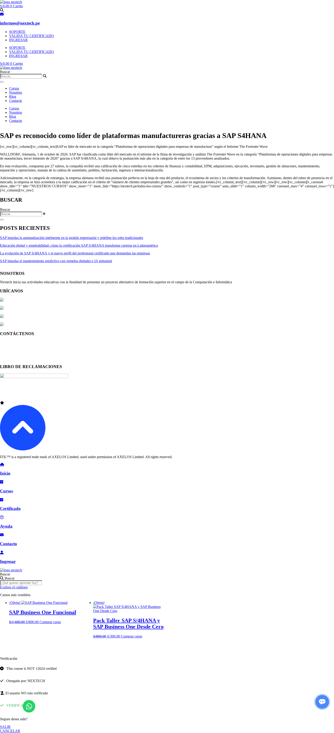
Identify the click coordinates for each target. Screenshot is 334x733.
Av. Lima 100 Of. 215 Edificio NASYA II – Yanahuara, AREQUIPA (54, 317)
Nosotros (15, 92)
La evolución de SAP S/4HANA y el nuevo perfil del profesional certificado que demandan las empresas (75, 253)
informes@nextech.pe (20, 23)
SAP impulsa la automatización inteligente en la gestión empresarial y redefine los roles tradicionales (71, 238)
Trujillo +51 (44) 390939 (18, 358)
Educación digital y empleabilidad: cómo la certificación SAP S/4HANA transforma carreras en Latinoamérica (79, 245)
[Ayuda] (2, 517)
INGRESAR (18, 40)
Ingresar (8, 561)
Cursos (14, 88)
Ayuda (6, 526)
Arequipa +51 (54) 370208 (19, 350)
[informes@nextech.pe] (2, 14)
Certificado (10, 508)
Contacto (15, 101)
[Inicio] (2, 465)
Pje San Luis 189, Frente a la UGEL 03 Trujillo (38, 325)
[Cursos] (1, 482)
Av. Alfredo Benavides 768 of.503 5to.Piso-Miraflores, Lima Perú (51, 308)
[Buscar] (2, 82)
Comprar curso (50, 622)
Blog (12, 96)
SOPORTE (17, 32)
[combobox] (21, 76)
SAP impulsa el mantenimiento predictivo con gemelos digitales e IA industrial (56, 261)
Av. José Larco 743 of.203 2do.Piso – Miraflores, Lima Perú (47, 300)
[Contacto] (2, 535)
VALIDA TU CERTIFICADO (31, 36)
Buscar (5, 574)
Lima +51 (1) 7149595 (16, 342)
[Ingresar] (2, 553)
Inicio (5, 473)
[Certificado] (1, 500)
